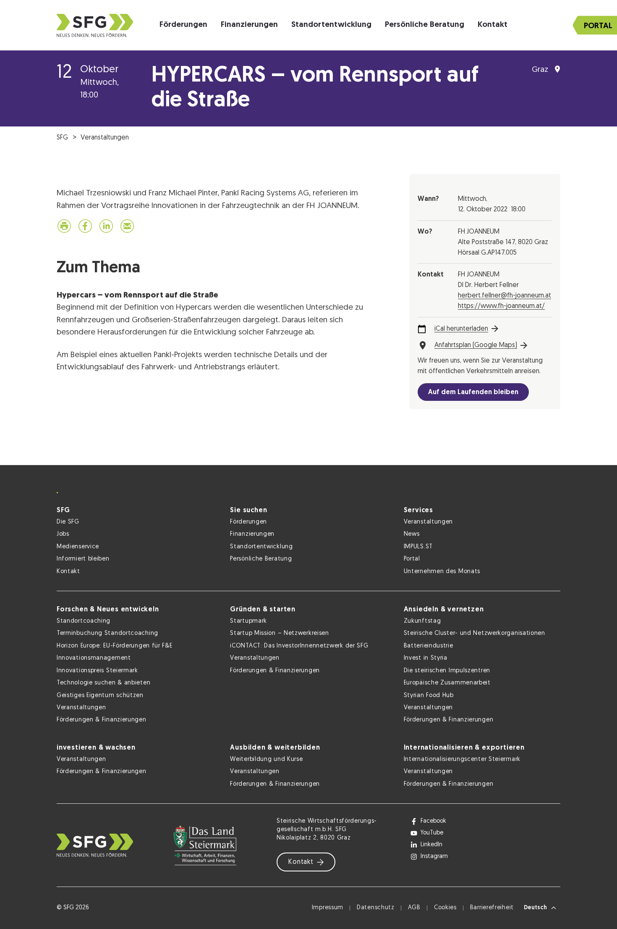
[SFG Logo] (95, 25)
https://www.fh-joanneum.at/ (501, 306)
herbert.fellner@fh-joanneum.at (504, 295)
